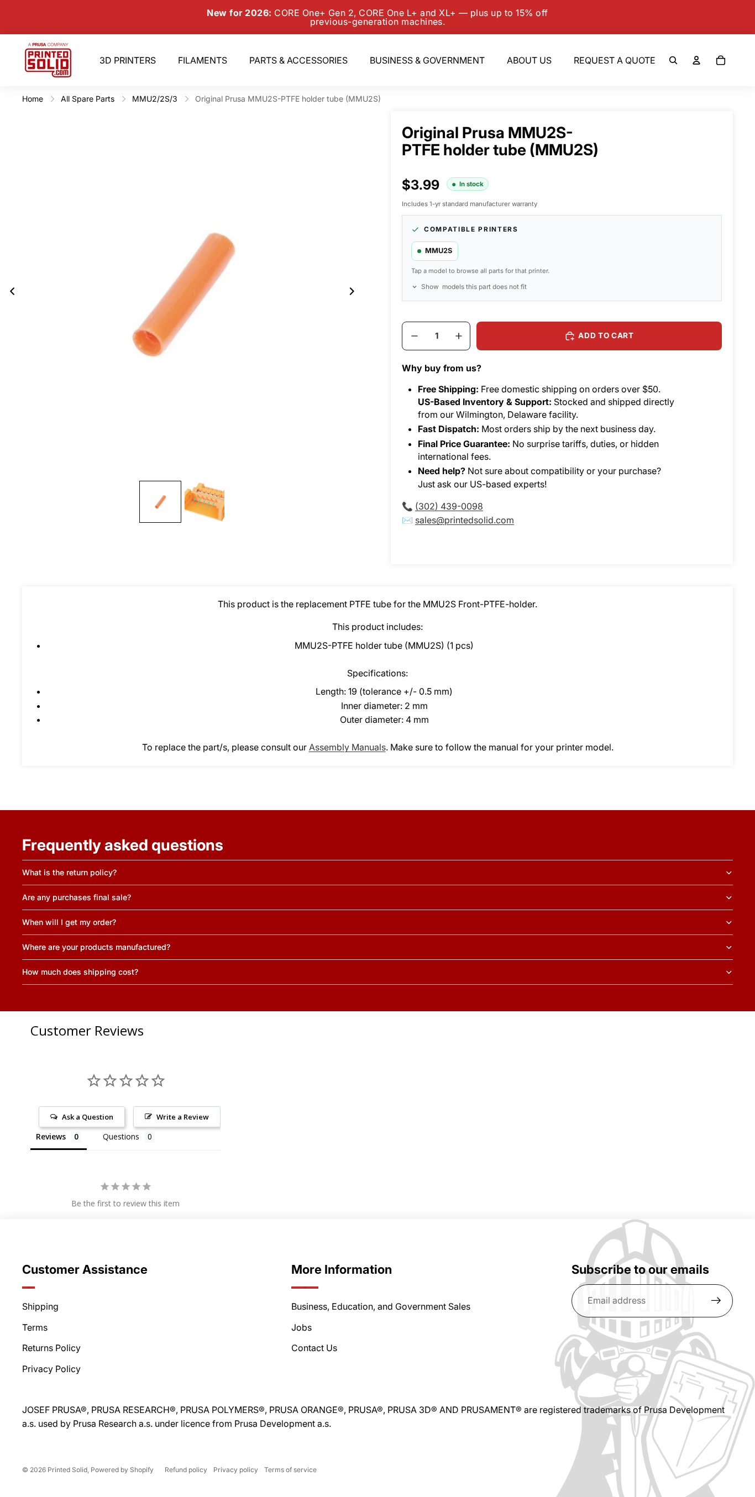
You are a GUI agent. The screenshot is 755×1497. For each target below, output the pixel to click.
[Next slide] (355, 293)
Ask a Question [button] (87, 1117)
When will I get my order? (69, 922)
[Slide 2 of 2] (204, 502)
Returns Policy (51, 1347)
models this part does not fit (474, 287)
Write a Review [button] (182, 1117)
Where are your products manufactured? (96, 947)
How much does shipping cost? (80, 971)
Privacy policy (235, 1470)
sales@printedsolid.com (464, 520)
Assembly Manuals (347, 747)
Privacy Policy (51, 1368)
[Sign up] (716, 1300)
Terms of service (290, 1470)
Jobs (301, 1327)
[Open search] (673, 60)
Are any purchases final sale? (76, 897)
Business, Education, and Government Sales (380, 1306)
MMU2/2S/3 (154, 98)
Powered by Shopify (122, 1470)
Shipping (40, 1306)
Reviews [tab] (51, 1136)
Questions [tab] (121, 1136)
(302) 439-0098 (449, 506)
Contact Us (314, 1347)
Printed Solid (67, 1470)
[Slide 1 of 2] (160, 502)
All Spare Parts (87, 98)
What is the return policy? (69, 872)
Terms (35, 1327)
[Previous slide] (9, 293)
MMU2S (438, 250)
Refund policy (186, 1470)
